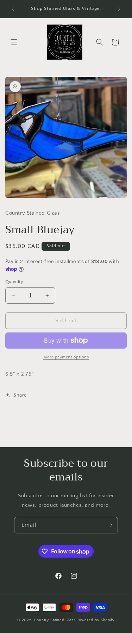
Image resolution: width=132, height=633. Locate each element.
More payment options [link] (66, 357)
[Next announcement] (119, 9)
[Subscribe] (110, 525)
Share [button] (20, 395)
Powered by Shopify (95, 620)
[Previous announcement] (13, 9)
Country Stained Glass (55, 620)
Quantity (14, 281)
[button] (14, 42)
